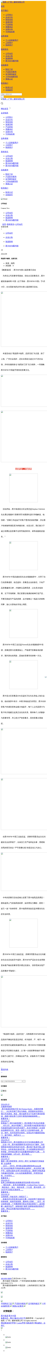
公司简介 (9, 15)
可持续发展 (10, 32)
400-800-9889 (6, 1279)
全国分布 (9, 29)
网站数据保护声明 (8, 1323)
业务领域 (4, 36)
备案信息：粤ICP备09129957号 (13, 1318)
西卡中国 (12, 1316)
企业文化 (9, 17)
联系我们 (4, 83)
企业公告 (9, 56)
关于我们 (4, 11)
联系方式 (9, 87)
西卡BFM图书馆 (11, 61)
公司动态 (9, 54)
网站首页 (4, 109)
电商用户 (9, 45)
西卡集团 (4, 1316)
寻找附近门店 (6, 1304)
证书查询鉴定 (10, 74)
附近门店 (9, 69)
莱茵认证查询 (18, 1306)
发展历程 (9, 22)
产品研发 (9, 24)
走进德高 (4, 113)
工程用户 (9, 43)
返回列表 (4, 1069)
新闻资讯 (4, 49)
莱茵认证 (9, 79)
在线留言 (9, 90)
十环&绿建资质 (11, 77)
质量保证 (9, 27)
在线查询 (4, 65)
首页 (3, 6)
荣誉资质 (9, 20)
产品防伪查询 (10, 72)
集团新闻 (9, 58)
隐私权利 (30, 1323)
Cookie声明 (20, 1323)
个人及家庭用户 (11, 40)
